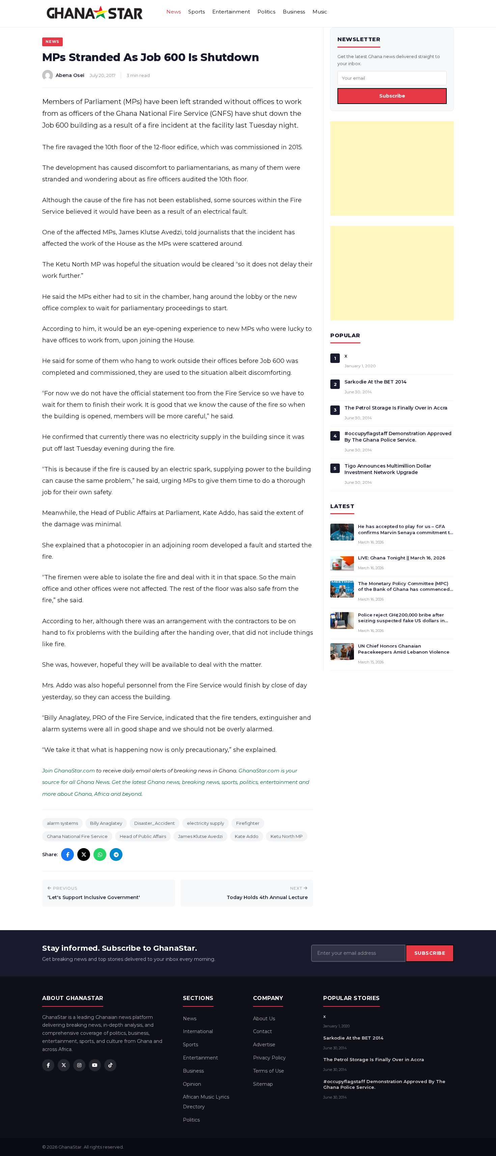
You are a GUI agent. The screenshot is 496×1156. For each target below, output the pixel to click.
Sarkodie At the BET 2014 (376, 382)
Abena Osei (70, 75)
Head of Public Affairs (143, 836)
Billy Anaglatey (106, 823)
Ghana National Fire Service (77, 836)
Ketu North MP (287, 836)
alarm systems (62, 823)
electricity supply (205, 823)
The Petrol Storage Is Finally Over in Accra (396, 408)
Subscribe (392, 96)
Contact (262, 1031)
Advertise (264, 1045)
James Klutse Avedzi (200, 836)
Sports (196, 11)
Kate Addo (246, 836)
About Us (264, 1019)
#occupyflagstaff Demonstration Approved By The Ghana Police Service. (398, 436)
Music (319, 11)
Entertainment (231, 11)
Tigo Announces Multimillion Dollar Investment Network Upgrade (388, 469)
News (173, 11)
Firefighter (247, 823)
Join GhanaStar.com (68, 770)
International (198, 1031)
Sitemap (263, 1084)
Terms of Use (268, 1071)
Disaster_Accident (154, 823)
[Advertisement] (392, 168)
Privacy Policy (269, 1058)
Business (294, 11)
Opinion (192, 1084)
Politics (266, 11)
